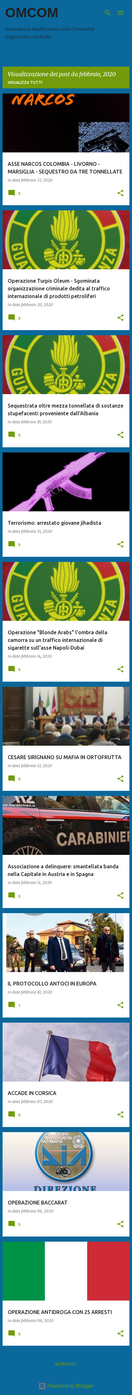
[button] (120, 193)
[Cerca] (107, 12)
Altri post (66, 1364)
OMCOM (31, 12)
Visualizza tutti (25, 82)
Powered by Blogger (70, 1386)
